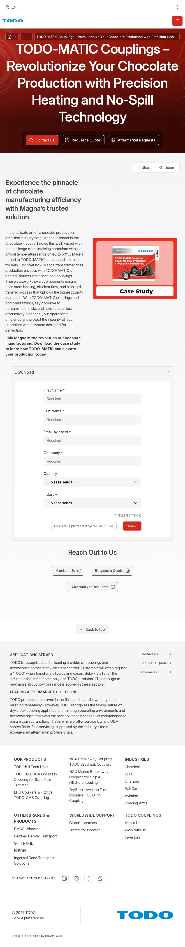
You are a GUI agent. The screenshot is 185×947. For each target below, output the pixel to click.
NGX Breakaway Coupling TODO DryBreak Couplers (90, 762)
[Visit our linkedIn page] (64, 878)
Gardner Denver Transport (35, 836)
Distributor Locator (84, 830)
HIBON (20, 850)
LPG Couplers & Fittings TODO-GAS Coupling (33, 795)
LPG (128, 774)
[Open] (177, 21)
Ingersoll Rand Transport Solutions (34, 861)
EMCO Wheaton (27, 829)
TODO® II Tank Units (31, 767)
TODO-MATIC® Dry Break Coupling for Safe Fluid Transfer (35, 779)
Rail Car (131, 788)
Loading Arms (136, 803)
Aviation (131, 796)
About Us (132, 822)
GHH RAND (24, 843)
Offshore (132, 781)
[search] (178, 7)
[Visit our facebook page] (88, 878)
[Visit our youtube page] (76, 878)
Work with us (135, 830)
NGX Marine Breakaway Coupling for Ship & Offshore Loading (89, 777)
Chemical (132, 767)
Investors (132, 837)
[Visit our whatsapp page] (101, 878)
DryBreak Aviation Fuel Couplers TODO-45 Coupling (87, 795)
